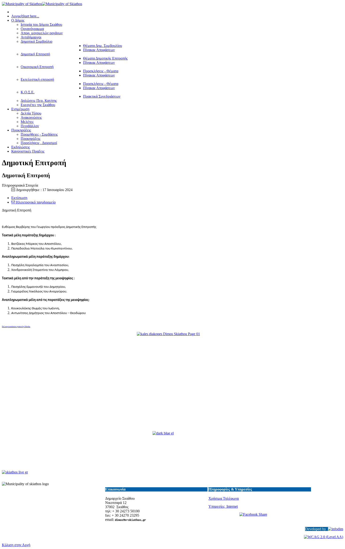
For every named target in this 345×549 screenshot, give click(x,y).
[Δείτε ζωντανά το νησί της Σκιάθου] (15, 472)
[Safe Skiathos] (172, 382)
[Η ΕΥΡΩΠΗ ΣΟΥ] (172, 451)
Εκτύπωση (19, 198)
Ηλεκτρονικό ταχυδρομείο (35, 202)
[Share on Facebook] (259, 517)
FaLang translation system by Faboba (16, 327)
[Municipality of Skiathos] (42, 4)
